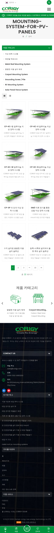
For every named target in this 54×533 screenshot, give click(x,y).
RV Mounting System (14, 84)
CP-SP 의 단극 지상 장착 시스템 (13, 209)
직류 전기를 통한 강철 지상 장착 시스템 (16, 416)
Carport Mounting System (16, 74)
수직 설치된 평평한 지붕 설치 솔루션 (14, 250)
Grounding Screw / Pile (15, 79)
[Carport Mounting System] (38, 299)
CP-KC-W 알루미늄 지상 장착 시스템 (14, 169)
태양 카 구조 (6, 439)
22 (35, 267)
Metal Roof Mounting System (17, 64)
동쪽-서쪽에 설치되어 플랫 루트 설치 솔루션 (40, 250)
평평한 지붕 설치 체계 (13, 69)
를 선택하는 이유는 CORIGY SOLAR (14, 511)
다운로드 (5, 500)
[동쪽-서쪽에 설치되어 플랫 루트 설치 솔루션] (40, 235)
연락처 (4, 470)
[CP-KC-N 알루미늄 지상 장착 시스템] (40, 153)
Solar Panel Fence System (16, 90)
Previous (2, 303)
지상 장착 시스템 (11, 54)
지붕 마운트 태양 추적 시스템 (12, 401)
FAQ (3, 504)
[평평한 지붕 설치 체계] (16, 299)
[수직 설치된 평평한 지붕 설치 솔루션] (13, 235)
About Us (5, 461)
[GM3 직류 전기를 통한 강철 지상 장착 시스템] (40, 194)
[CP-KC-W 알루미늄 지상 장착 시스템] (13, 153)
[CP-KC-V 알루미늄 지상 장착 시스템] (40, 113)
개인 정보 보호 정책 (9, 489)
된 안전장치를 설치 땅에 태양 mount (15, 425)
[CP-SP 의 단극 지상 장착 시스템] (13, 194)
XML (3, 484)
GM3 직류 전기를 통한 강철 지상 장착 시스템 (40, 209)
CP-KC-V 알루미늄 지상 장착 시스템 (40, 128)
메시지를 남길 (27, 528)
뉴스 (3, 475)
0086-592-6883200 (15, 375)
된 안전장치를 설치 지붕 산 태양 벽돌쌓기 (17, 430)
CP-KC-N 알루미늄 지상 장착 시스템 (40, 169)
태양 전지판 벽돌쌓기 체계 (11, 411)
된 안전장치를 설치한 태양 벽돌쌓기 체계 (16, 420)
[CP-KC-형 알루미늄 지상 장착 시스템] (13, 113)
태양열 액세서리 (11, 59)
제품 (3, 465)
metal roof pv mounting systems (15, 444)
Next (52, 303)
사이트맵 (5, 480)
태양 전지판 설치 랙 (9, 406)
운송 (3, 508)
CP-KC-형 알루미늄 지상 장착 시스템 (14, 128)
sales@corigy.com (14, 369)
